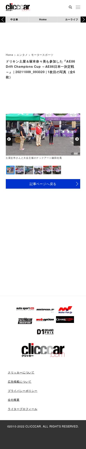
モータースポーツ (42, 55)
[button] (83, 19)
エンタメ (22, 55)
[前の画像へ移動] (9, 139)
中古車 (14, 19)
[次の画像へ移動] (77, 139)
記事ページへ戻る (43, 183)
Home (43, 19)
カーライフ (71, 19)
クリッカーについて (21, 372)
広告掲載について (19, 381)
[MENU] (78, 7)
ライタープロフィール (22, 409)
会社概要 (14, 400)
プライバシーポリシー (22, 391)
